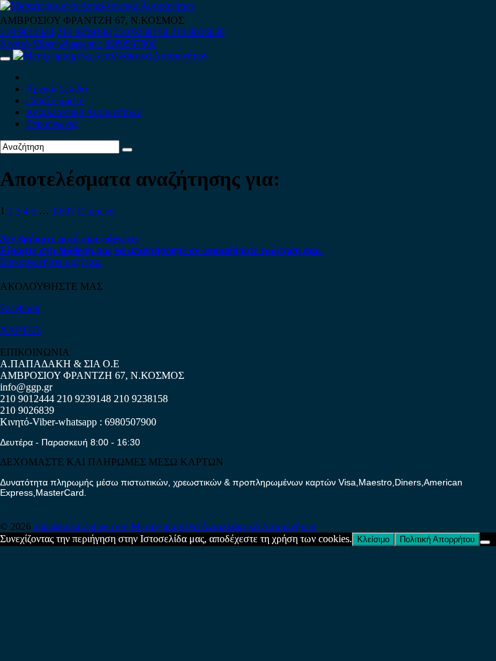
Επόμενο (96, 210)
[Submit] (127, 150)
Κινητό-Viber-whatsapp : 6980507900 (78, 43)
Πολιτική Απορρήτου (437, 539)
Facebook (20, 308)
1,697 (63, 210)
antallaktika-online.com (82, 526)
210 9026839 (197, 31)
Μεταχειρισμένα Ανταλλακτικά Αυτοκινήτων (223, 526)
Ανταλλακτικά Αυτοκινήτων (83, 112)
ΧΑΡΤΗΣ (20, 330)
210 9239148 (84, 31)
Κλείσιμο (373, 539)
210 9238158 (142, 31)
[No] (485, 542)
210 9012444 (27, 31)
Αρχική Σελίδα (56, 88)
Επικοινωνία (51, 123)
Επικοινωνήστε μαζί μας (50, 261)
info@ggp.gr (26, 386)
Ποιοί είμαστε (55, 100)
